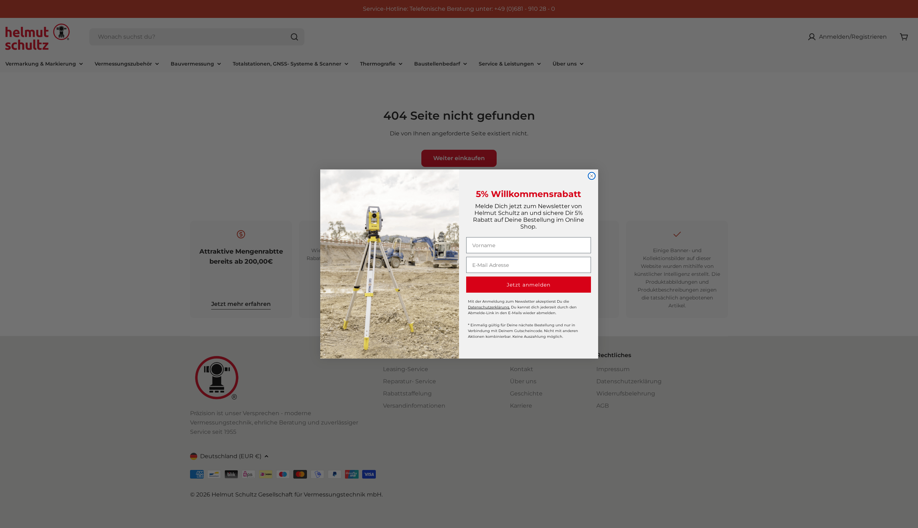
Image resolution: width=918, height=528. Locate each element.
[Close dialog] (591, 175)
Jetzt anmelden (528, 285)
